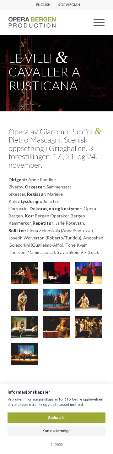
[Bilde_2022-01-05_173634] (24, 326)
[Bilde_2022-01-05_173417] (56, 299)
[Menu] (96, 22)
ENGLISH (43, 5)
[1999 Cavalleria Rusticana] (24, 273)
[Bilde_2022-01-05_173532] (89, 299)
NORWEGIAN (69, 5)
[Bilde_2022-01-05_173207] (89, 273)
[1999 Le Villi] (56, 273)
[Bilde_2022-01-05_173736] (56, 326)
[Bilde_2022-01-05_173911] (89, 326)
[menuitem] (43, 4)
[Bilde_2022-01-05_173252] (24, 299)
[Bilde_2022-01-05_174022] (24, 353)
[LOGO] (46, 22)
